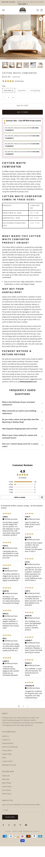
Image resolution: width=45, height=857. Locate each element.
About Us (5, 736)
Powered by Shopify (31, 831)
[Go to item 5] (33, 65)
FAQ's (4, 758)
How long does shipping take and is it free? (19, 429)
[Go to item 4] (26, 65)
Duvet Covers (7, 786)
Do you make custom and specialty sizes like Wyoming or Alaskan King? (20, 420)
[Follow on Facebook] (3, 825)
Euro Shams (6, 790)
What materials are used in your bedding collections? (19, 412)
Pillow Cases (6, 794)
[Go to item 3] (19, 65)
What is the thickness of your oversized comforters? (18, 403)
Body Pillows (6, 783)
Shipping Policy (7, 743)
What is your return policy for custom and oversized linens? (19, 436)
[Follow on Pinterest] (20, 825)
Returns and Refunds (10, 747)
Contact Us (6, 740)
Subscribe (10, 817)
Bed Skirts (6, 779)
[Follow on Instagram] (15, 825)
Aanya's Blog (6, 754)
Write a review (19, 497)
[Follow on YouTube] (26, 825)
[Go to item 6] (40, 65)
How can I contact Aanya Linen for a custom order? (20, 445)
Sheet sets (6, 776)
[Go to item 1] (5, 65)
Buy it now (22, 112)
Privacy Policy (7, 750)
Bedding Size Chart (9, 765)
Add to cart (22, 106)
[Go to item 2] (12, 65)
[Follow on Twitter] (9, 825)
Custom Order (7, 761)
